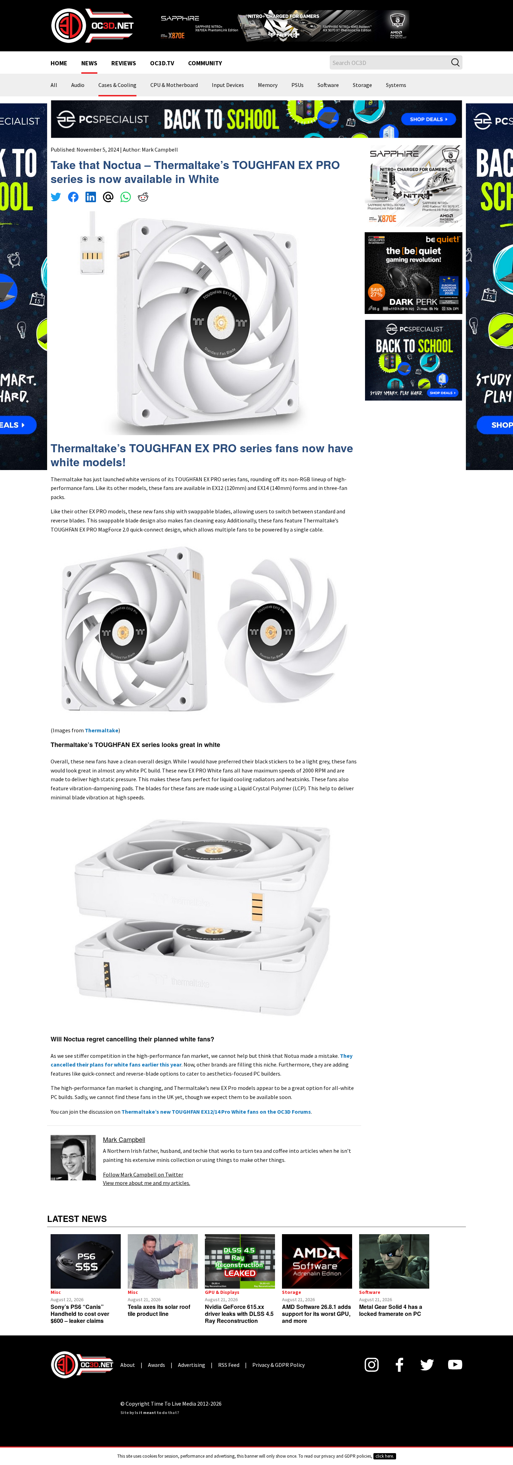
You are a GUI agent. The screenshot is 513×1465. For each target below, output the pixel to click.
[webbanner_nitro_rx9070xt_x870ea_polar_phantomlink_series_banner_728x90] (308, 26)
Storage (362, 94)
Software (328, 94)
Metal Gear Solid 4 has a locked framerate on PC (390, 1319)
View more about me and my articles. (146, 1191)
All (54, 94)
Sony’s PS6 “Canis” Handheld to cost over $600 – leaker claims (80, 1323)
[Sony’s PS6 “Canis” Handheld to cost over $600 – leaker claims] (86, 1270)
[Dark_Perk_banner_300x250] (413, 281)
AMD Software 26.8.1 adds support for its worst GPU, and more (316, 1323)
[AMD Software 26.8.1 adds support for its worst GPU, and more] (317, 1270)
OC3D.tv (162, 72)
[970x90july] (256, 127)
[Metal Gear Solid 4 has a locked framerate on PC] (394, 1270)
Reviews (123, 72)
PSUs (297, 94)
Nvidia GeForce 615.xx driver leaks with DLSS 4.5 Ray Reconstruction (239, 1323)
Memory (267, 94)
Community (205, 72)
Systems (396, 94)
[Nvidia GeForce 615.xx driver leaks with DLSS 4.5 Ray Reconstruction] (240, 1270)
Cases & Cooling (117, 94)
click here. (385, 1456)
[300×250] (413, 368)
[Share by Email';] (108, 206)
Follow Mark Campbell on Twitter (143, 1183)
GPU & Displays (222, 1301)
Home (59, 72)
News (89, 72)
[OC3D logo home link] (92, 29)
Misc (56, 1301)
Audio (77, 94)
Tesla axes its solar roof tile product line (159, 1319)
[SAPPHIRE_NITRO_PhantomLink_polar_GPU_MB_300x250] (413, 194)
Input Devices (228, 94)
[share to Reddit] (143, 206)
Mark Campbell (160, 158)
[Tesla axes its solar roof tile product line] (163, 1270)
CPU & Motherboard (174, 94)
